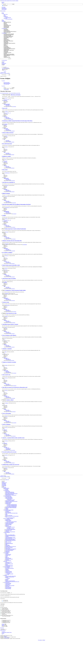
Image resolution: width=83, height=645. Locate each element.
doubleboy (6, 316)
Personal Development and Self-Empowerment (12, 516)
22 (6, 457)
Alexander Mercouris (7, 55)
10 (8, 99)
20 (6, 380)
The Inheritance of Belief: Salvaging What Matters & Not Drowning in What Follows (17, 120)
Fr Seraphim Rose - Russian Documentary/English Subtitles (15, 290)
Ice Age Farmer (6, 46)
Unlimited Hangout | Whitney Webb (9, 50)
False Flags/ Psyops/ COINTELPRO (11, 540)
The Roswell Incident (10, 573)
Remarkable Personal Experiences (10, 580)
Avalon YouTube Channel (7, 25)
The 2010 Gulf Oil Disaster (11, 499)
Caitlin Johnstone (6, 37)
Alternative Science (8, 520)
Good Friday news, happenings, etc (8, 182)
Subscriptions (4, 483)
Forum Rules (2, 627)
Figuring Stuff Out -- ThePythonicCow (11, 495)
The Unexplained (6, 552)
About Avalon (6, 24)
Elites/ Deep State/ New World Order (11, 538)
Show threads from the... (3, 592)
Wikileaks (7, 509)
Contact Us (3, 631)
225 (6, 113)
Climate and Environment (9, 498)
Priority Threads (8, 491)
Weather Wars (7, 551)
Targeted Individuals (8, 542)
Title (1, 93)
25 (6, 406)
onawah (6, 196)
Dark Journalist (6, 41)
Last (7, 73)
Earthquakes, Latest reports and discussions (11, 501)
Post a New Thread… (7, 82)
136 (6, 271)
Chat (2, 19)
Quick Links (5, 18)
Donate (3, 20)
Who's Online (4, 484)
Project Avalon (4, 63)
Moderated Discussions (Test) (10, 494)
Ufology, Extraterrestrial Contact (8, 566)
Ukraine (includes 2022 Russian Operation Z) (10, 31)
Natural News (6, 45)
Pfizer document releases (7, 32)
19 (6, 136)
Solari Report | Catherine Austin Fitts (9, 33)
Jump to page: (4, 74)
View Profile (7, 117)
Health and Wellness (8, 526)
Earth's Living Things (8, 524)
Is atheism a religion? (10, 399)
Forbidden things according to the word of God (10, 464)
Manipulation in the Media (9, 543)
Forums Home (4, 485)
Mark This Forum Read (7, 83)
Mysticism (7, 577)
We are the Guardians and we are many (9, 451)
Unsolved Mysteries (8, 560)
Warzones (7, 508)
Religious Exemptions (6, 193)
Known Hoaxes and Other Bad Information (11, 493)
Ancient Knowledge (8, 554)
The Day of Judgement (6, 424)
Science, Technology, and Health (8, 518)
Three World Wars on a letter (11, 313)
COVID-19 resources (7, 30)
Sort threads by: (2, 595)
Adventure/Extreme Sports (11, 517)
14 (6, 468)
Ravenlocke (6, 185)
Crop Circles (7, 574)
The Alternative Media (9, 496)
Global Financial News (9, 502)
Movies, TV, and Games (9, 515)
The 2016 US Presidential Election (12, 504)
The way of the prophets (6, 413)
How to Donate (4, 9)
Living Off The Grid (6, 582)
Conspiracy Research (7, 532)
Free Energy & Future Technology (12, 521)
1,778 (7, 221)
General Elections (8, 503)
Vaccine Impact (6, 51)
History (7, 514)
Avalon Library (4, 28)
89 (10, 220)
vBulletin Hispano (6, 637)
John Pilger (5, 38)
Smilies (3, 624)
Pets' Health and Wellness (10, 528)
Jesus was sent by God (6, 374)
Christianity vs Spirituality (7, 348)
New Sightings (8, 567)
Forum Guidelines (6, 27)
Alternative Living (8, 510)
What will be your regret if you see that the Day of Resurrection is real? (14, 387)
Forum (3, 13)
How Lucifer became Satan (7, 143)
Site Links (3, 21)
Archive (3, 633)
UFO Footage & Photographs (10, 568)
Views (9, 93)
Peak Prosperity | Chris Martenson (8, 40)
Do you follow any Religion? (7, 252)
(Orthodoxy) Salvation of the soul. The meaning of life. (12, 240)
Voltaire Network (6, 39)
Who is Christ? (5, 169)
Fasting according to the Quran (7, 132)
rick (5, 338)
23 (6, 175)
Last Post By (12, 93)
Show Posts (11, 88)
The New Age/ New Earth (9, 563)
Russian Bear (7, 243)
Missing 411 (7, 557)
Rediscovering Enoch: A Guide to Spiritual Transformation (15, 228)
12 (6, 328)
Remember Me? (5, 5)
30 (6, 367)
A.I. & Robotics (8, 519)
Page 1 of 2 (1, 73)
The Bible (4, 215)
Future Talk (5, 561)
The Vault (7, 489)
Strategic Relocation (8, 588)
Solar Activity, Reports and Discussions (11, 507)
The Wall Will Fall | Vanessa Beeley (9, 34)
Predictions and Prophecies (9, 565)
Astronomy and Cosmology (9, 523)
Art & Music (7, 511)
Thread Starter (4, 93)
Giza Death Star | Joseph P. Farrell (8, 36)
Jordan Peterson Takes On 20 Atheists (9, 278)
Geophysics (7, 525)
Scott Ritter (5, 53)
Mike (5, 281)
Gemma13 (6, 111)
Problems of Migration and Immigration (11, 506)
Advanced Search (4, 60)
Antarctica (7, 553)
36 (10, 99)
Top (8, 479)
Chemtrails (7, 536)
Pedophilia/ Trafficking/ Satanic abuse (11, 546)
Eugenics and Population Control (10, 539)
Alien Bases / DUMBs (9, 571)
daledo (6, 327)
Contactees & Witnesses (9, 572)
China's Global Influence (9, 497)
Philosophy (7, 579)
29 (6, 392)
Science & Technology (9, 530)
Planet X (7, 564)
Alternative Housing (8, 583)
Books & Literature (8, 512)
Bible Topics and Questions (15, 94)
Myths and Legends (8, 558)
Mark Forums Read (8, 17)
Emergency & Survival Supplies (10, 585)
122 (6, 162)
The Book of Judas (5, 302)
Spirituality (5, 575)
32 (6, 430)
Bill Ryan (3, 68)
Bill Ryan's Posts (4, 8)
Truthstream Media (6, 49)
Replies (7, 93)
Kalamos (6, 365)
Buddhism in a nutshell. (6, 156)
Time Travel (7, 559)
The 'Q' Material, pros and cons (10, 549)
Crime (6, 513)
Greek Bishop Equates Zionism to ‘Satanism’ (10, 324)
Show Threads (7, 88)
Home (3, 12)
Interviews (5, 23)
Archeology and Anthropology (10, 522)
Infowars (5, 44)
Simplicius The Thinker (7, 57)
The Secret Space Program (9, 550)
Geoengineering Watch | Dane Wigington (9, 48)
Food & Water (7, 586)
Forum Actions (6, 16)
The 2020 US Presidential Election (12, 505)
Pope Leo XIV (4, 108)
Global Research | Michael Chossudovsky (9, 43)
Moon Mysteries (8, 545)
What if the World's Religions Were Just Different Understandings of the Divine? (16, 204)
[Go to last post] (13, 106)
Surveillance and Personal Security (10, 531)
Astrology (8, 578)
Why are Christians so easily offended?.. (9, 335)
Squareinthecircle (7, 207)
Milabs (6, 544)
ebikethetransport (7, 172)
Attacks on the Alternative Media (10, 534)
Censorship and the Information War (10, 535)
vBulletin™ (5, 636)
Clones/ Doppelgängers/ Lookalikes (10, 537)
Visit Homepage (8, 449)
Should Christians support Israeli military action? (11, 265)
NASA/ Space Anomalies (9, 547)
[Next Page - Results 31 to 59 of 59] (6, 73)
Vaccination (8, 527)
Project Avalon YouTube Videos (10, 492)
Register (3, 2)
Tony (5, 159)
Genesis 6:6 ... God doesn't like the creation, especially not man (13, 437)
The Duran (5, 56)
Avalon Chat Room (6, 26)
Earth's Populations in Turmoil (10, 500)
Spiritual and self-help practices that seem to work (12, 581)
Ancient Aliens (8, 570)
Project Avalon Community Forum (6, 632)
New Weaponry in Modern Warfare (10, 529)
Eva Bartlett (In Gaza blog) (7, 52)
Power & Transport (8, 587)
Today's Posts (6, 14)
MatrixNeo (6, 255)
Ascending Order (5, 600)
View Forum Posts (8, 105)
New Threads (4, 7)
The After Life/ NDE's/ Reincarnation (11, 576)
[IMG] (3, 625)
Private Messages (4, 482)
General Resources (6, 490)
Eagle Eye (6, 135)
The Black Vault (6, 42)
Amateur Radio (8, 584)
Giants (6, 556)
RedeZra (6, 218)
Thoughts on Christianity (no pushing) (9, 362)
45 (6, 341)
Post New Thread (3, 72)
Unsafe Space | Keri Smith (7, 35)
